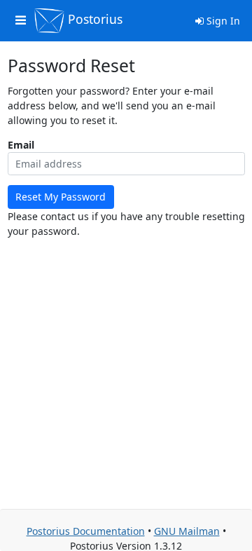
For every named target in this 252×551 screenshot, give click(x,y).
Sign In (222, 20)
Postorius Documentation (86, 531)
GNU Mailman (187, 531)
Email (21, 144)
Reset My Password (60, 196)
